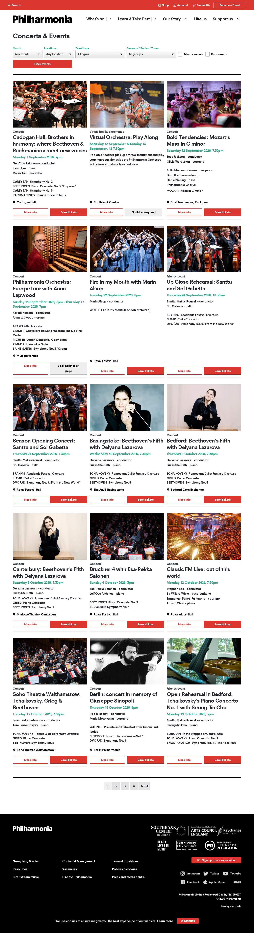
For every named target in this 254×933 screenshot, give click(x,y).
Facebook (193, 882)
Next (144, 786)
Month (17, 48)
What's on (95, 18)
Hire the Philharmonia (77, 877)
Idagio (237, 882)
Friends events (193, 54)
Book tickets (69, 212)
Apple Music (217, 882)
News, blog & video (26, 861)
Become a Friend (229, 5)
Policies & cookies (124, 869)
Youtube (235, 873)
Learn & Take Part (134, 18)
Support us (223, 18)
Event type (82, 48)
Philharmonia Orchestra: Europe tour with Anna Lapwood (42, 288)
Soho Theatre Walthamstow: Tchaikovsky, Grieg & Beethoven (47, 701)
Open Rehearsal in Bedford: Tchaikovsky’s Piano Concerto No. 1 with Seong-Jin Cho (202, 701)
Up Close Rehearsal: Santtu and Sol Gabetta (199, 285)
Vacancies (69, 869)
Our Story (172, 18)
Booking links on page (68, 368)
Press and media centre (128, 877)
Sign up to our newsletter (218, 860)
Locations (50, 48)
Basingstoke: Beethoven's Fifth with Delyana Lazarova (126, 444)
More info (30, 212)
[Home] (42, 19)
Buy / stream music (26, 877)
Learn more (165, 921)
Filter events (42, 64)
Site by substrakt (231, 906)
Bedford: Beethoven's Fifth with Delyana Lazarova (198, 444)
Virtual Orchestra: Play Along (124, 137)
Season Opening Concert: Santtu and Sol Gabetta (44, 444)
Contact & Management (78, 861)
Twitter (214, 873)
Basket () (202, 5)
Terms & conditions (125, 861)
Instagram (193, 873)
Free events (219, 54)
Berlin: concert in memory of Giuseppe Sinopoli (123, 697)
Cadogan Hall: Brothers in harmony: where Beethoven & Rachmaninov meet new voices (50, 144)
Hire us (200, 18)
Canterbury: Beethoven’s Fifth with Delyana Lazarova (48, 572)
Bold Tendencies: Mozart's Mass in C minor (198, 140)
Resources (20, 869)
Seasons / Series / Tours (143, 48)
